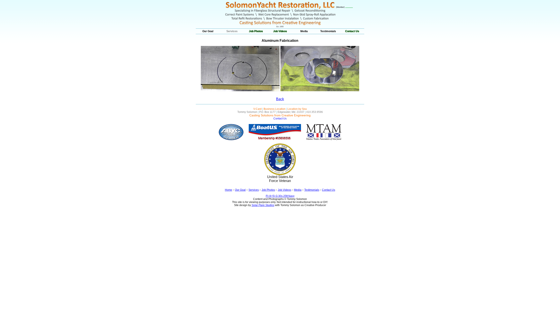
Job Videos (280, 31)
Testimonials (328, 31)
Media (304, 31)
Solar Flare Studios (263, 205)
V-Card (257, 108)
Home (228, 189)
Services (232, 31)
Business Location (274, 108)
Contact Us (352, 31)
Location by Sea (297, 108)
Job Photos (256, 31)
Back (280, 99)
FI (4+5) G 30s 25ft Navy (280, 196)
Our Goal (207, 31)
